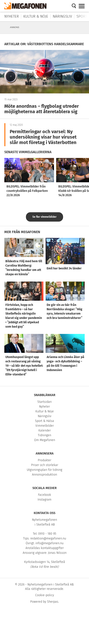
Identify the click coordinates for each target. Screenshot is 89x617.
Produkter (44, 460)
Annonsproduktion (44, 474)
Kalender (44, 430)
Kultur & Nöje (35, 16)
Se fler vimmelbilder (44, 216)
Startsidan (44, 402)
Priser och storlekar (44, 465)
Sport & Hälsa (44, 421)
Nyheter (11, 16)
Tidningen (44, 435)
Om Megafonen (44, 440)
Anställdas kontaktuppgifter (44, 548)
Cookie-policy (44, 595)
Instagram (44, 499)
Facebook (44, 495)
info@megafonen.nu (49, 543)
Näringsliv (62, 16)
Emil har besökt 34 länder (64, 268)
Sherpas (52, 602)
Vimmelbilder (44, 426)
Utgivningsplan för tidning (44, 470)
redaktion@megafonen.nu (48, 538)
